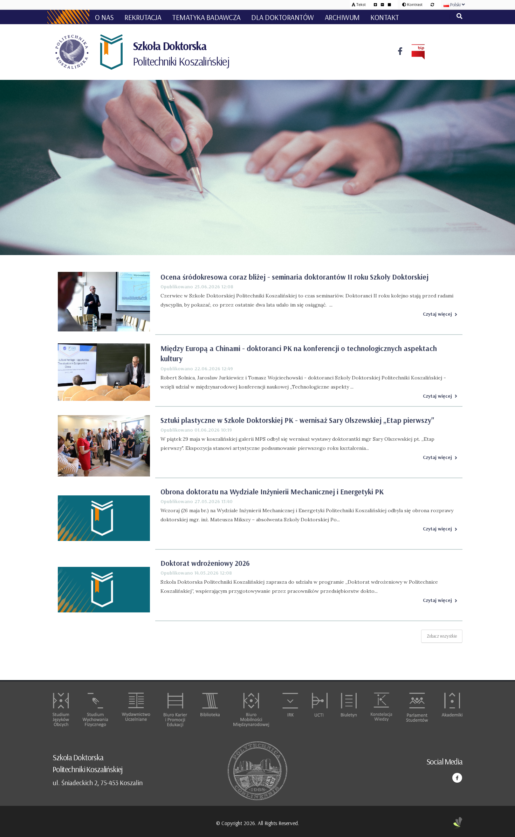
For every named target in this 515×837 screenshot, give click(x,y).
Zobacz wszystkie (442, 636)
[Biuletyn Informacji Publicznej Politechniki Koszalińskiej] (414, 52)
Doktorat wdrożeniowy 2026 (205, 563)
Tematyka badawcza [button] (206, 17)
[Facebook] (400, 52)
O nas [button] (104, 17)
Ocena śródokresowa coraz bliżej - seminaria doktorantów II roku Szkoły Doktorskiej (294, 276)
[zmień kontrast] (432, 4)
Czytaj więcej (437, 314)
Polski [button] (455, 4)
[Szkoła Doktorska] (110, 52)
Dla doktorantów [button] (282, 17)
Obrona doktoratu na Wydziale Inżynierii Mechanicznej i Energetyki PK (272, 491)
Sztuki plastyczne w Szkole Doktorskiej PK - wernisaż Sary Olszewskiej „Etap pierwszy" (297, 420)
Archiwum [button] (342, 17)
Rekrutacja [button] (142, 17)
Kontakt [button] (384, 17)
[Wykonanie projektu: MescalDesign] (457, 823)
